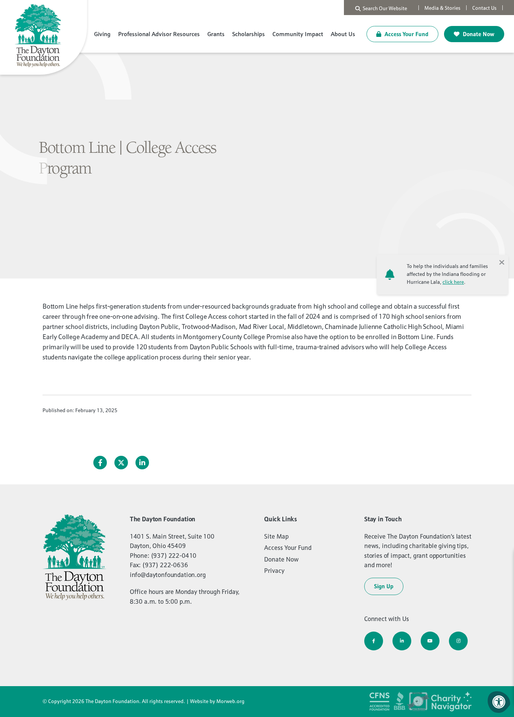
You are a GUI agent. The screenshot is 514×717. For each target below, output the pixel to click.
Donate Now (477, 34)
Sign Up (384, 586)
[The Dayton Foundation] (45, 38)
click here (453, 282)
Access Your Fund (406, 34)
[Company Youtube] (430, 641)
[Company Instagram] (458, 641)
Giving (102, 34)
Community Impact (297, 34)
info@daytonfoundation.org (168, 575)
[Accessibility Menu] (499, 702)
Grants (216, 34)
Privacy (274, 570)
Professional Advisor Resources (159, 34)
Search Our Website (383, 8)
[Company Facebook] (373, 641)
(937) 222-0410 (174, 555)
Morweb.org (230, 701)
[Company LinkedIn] (401, 641)
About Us (343, 34)
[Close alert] (501, 261)
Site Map (276, 536)
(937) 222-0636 (165, 565)
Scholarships (248, 34)
